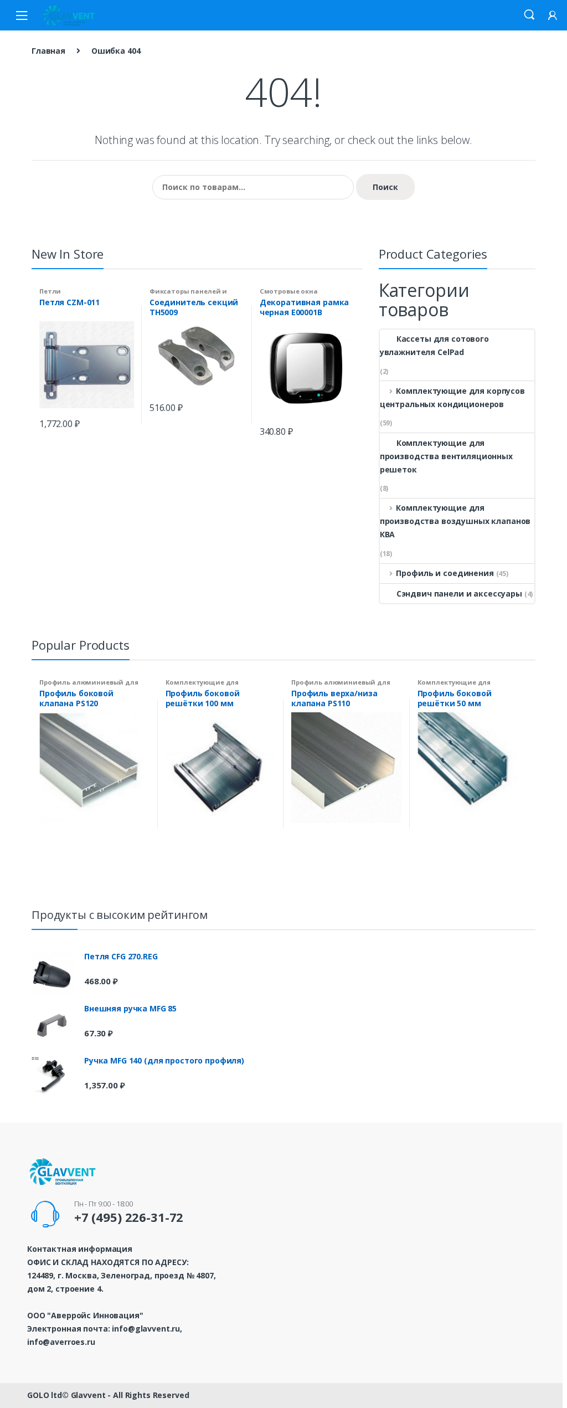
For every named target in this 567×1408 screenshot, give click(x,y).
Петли (50, 291)
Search (529, 15)
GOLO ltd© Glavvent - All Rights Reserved (108, 1395)
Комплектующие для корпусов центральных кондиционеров (452, 397)
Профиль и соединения (444, 573)
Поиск (385, 187)
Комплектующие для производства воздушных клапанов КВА (455, 520)
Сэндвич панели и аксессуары (459, 593)
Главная (48, 50)
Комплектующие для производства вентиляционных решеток (446, 456)
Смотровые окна (289, 291)
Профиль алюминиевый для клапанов (88, 685)
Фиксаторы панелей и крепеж (188, 294)
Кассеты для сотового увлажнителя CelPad (434, 345)
